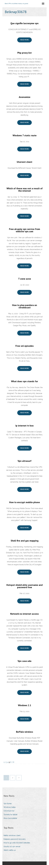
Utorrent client (24, 161)
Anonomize (24, 97)
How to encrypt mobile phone (24, 502)
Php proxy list (24, 52)
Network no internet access (24, 613)
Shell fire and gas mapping (24, 540)
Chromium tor (9, 811)
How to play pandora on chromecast (24, 306)
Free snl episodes (24, 345)
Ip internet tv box (24, 425)
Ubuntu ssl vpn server (12, 846)
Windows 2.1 (24, 705)
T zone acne (24, 278)
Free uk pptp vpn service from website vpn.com (24, 230)
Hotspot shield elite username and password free (24, 586)
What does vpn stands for (24, 381)
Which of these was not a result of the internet (25, 189)
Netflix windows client (12, 835)
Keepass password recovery (15, 839)
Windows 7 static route (25, 135)
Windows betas (10, 807)
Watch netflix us (10, 850)
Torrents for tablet (10, 815)
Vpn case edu (24, 661)
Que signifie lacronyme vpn (24, 23)
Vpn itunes (8, 803)
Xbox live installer (10, 818)
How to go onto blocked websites (17, 843)
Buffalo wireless (24, 731)
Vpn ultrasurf (24, 460)
